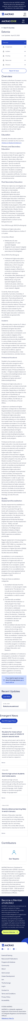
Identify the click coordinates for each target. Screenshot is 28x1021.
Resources (8, 60)
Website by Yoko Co (8, 1018)
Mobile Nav (24, 14)
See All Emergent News (9, 721)
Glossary (7, 64)
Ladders (7, 51)
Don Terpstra (14, 859)
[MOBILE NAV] (24, 14)
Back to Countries (9, 28)
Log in (3, 986)
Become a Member (9, 932)
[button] (14, 71)
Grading (7, 56)
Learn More (6, 696)
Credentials (8, 47)
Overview (5, 42)
